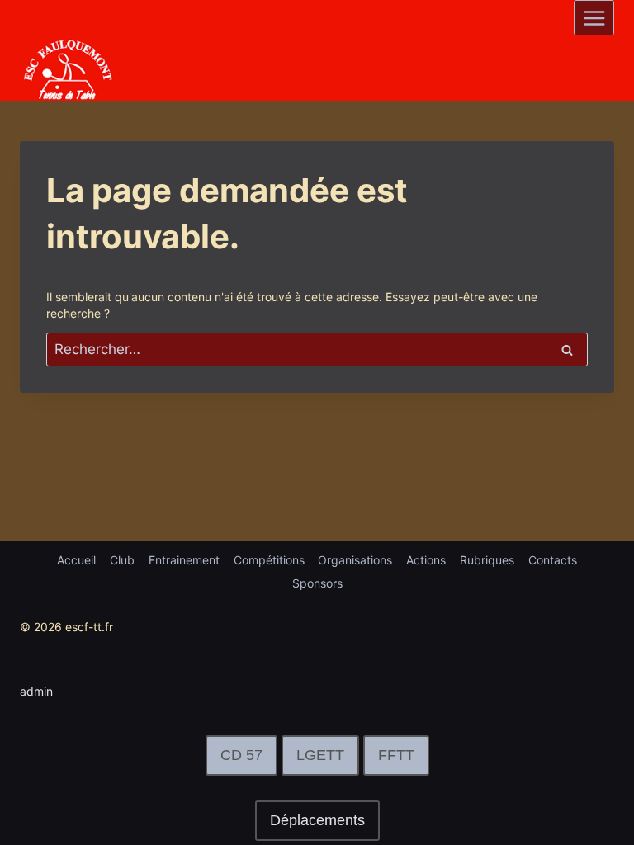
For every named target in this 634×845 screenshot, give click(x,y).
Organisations (355, 560)
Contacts (552, 560)
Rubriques (487, 560)
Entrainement (184, 560)
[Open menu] (594, 17)
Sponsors (317, 583)
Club (122, 560)
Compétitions (269, 560)
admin (36, 691)
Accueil (76, 560)
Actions (426, 560)
